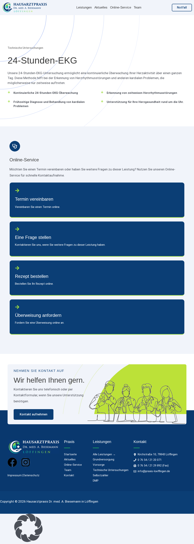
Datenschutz (31, 475)
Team (137, 7)
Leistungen (84, 7)
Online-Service (120, 7)
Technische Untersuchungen (25, 47)
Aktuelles (100, 7)
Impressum (15, 475)
